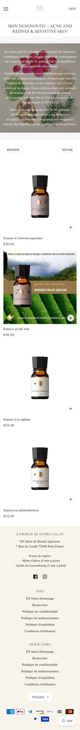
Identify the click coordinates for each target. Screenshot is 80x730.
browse (13, 149)
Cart (72, 8)
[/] (40, 8)
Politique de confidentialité (40, 611)
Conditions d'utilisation (40, 631)
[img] (35, 577)
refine (67, 149)
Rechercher (40, 605)
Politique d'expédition (40, 624)
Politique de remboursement (40, 618)
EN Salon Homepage (40, 598)
